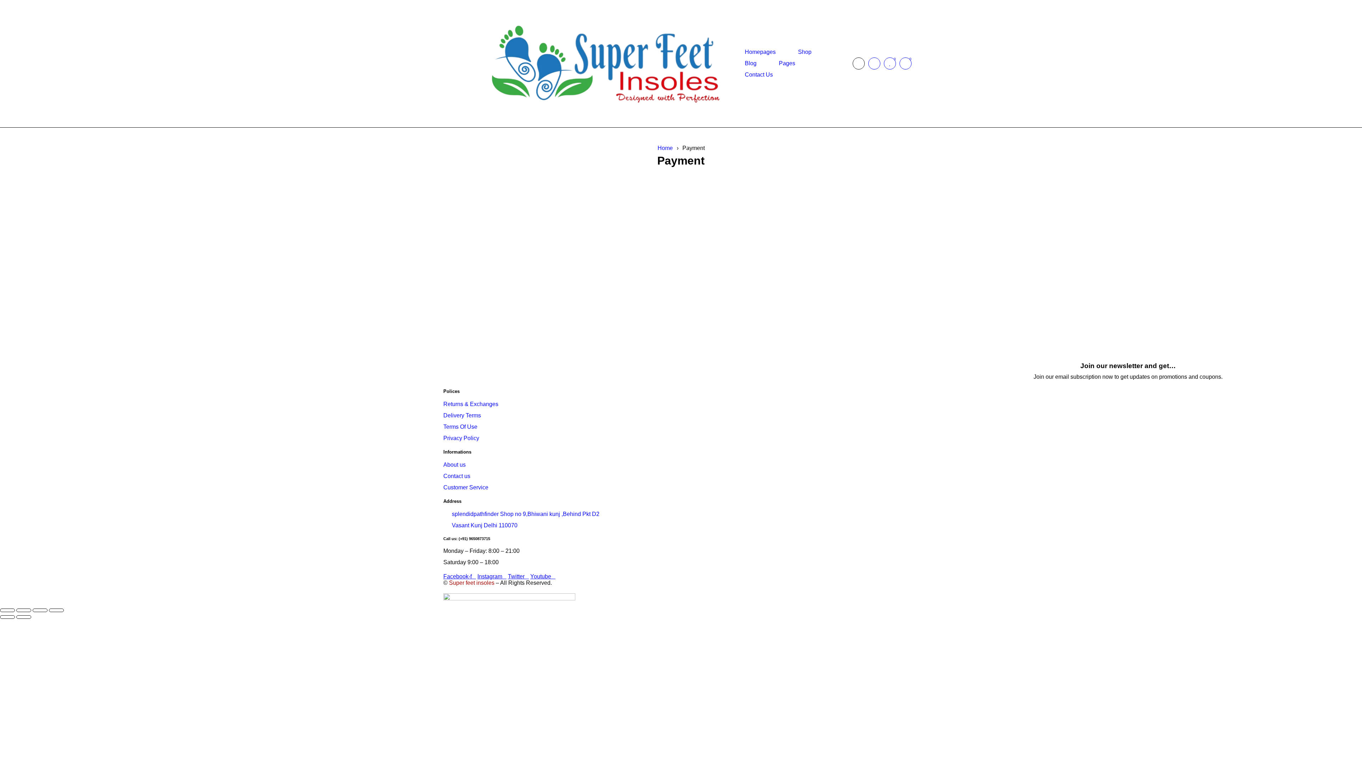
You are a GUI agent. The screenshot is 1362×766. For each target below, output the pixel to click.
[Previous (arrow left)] (7, 617)
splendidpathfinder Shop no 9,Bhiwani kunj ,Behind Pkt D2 (525, 514)
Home (665, 148)
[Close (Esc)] (56, 610)
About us (454, 465)
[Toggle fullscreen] (23, 610)
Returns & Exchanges (470, 404)
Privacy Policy (461, 438)
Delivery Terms (462, 415)
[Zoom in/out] (7, 610)
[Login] (874, 63)
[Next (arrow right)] (23, 617)
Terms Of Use (460, 427)
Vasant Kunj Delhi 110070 (484, 525)
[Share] (40, 610)
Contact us (456, 476)
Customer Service (465, 487)
